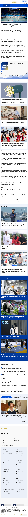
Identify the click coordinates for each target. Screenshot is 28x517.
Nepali (18, 458)
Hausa (5, 480)
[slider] (1, 71)
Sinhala (19, 476)
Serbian (19, 473)
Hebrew (6, 482)
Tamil (18, 482)
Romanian (20, 469)
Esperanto (7, 469)
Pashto (18, 467)
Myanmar (20, 456)
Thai (18, 484)
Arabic (5, 451)
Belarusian (7, 453)
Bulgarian (7, 458)
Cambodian (6, 460)
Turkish (19, 487)
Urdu (18, 491)
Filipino (6, 471)
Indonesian (8, 489)
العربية (15, 438)
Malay (20, 451)
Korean (6, 496)
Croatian (6, 462)
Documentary (16, 440)
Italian (6, 491)
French (6, 473)
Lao (18, 449)
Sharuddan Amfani (11, 514)
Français (3, 438)
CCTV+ (2, 442)
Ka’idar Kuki (3, 514)
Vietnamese (20, 493)
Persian (19, 460)
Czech (5, 464)
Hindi (5, 484)
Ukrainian (20, 489)
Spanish (19, 478)
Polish (18, 462)
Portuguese (20, 464)
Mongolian (20, 453)
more (23, 421)
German (6, 476)
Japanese (6, 493)
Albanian (6, 449)
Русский (2, 440)
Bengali (5, 456)
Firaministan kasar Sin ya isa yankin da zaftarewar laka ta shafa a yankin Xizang (12, 31)
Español (15, 436)
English (2, 436)
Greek (6, 478)
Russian (19, 471)
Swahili (19, 480)
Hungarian (6, 487)
